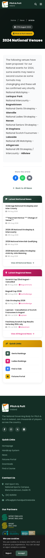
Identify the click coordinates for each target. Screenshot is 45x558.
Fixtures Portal (9, 459)
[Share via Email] (29, 178)
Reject (9, 553)
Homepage (7, 445)
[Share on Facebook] (15, 178)
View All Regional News (21, 334)
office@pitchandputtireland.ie (20, 500)
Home (13, 20)
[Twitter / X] (17, 429)
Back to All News (24, 188)
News (22, 20)
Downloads (7, 464)
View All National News (21, 263)
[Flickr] (24, 429)
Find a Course (8, 468)
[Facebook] (4, 429)
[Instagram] (11, 429)
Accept (21, 553)
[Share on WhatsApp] (22, 178)
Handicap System (10, 450)
